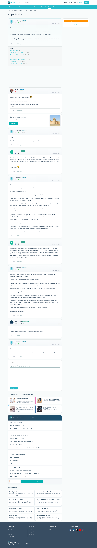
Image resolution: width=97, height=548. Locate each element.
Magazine (67, 2)
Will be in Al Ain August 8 (16, 63)
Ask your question (15, 481)
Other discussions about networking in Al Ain (32, 481)
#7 (58, 270)
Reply (20, 44)
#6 (58, 244)
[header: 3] (25, 366)
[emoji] (22, 366)
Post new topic (77, 21)
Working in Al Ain (14, 50)
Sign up (86, 2)
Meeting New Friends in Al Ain (17, 54)
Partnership (11, 536)
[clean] (29, 366)
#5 (58, 180)
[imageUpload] (20, 366)
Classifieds (43, 6)
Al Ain (9, 6)
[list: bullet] (23, 366)
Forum (49, 6)
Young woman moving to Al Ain (17, 59)
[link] (18, 366)
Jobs (31, 6)
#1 (58, 23)
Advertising (10, 532)
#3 (58, 133)
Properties (36, 6)
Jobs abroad (31, 534)
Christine (17, 89)
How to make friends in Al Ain (17, 52)
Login (80, 2)
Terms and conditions (84, 543)
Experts (51, 532)
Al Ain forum (33, 101)
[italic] (14, 366)
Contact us (10, 529)
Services (15, 6)
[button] (27, 366)
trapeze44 (17, 151)
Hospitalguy (18, 20)
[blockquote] (16, 366)
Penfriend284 (18, 321)
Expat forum (31, 529)
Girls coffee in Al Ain (14, 61)
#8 (58, 323)
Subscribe (76, 24)
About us (10, 534)
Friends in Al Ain (14, 57)
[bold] (12, 366)
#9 (58, 344)
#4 (58, 153)
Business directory (23, 6)
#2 (58, 92)
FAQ (50, 529)
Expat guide (31, 532)
